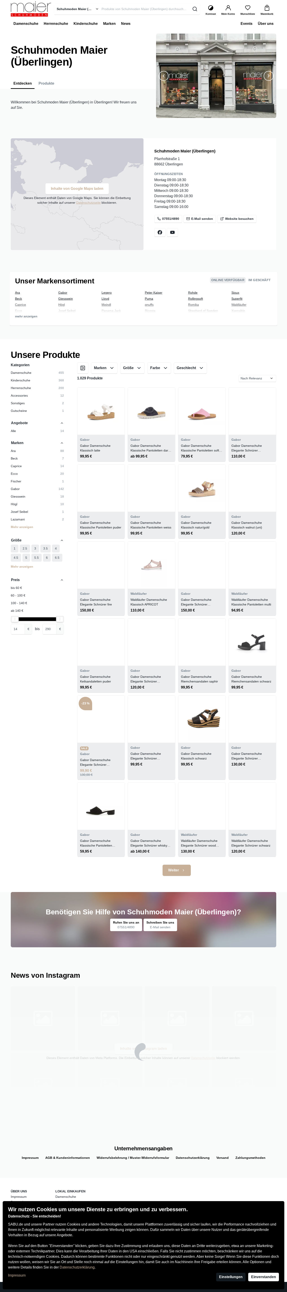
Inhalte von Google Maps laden (77, 188)
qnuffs (149, 304)
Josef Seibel (67, 310)
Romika (193, 304)
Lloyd (105, 298)
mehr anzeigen (26, 316)
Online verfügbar (227, 280)
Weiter (173, 870)
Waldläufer (238, 304)
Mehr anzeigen (22, 527)
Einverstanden (263, 1277)
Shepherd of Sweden (203, 310)
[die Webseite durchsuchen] (195, 9)
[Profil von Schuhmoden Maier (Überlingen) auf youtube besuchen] (172, 232)
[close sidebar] (82, 368)
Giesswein (65, 298)
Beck (18, 298)
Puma (149, 298)
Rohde (193, 292)
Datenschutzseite (88, 202)
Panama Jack (111, 310)
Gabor (62, 292)
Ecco (18, 310)
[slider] (15, 619)
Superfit (236, 298)
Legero (107, 292)
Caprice (20, 304)
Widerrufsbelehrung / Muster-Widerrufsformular (133, 1157)
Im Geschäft (259, 280)
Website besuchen (239, 218)
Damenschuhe (65, 1196)
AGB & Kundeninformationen (67, 1157)
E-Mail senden (202, 218)
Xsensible (238, 310)
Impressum (17, 1275)
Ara (17, 292)
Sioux (235, 292)
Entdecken (22, 83)
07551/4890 (170, 218)
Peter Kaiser (153, 292)
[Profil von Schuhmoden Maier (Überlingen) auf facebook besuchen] (159, 232)
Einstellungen (231, 1277)
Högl (61, 304)
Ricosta (150, 310)
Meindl (106, 304)
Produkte (46, 83)
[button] (164, 76)
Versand (222, 1157)
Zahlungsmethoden (250, 1157)
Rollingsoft (195, 298)
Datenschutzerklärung (77, 1267)
